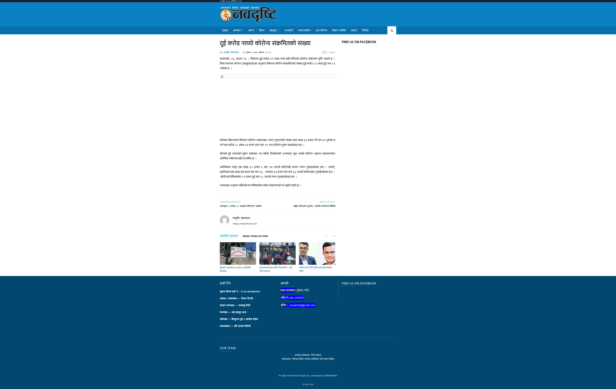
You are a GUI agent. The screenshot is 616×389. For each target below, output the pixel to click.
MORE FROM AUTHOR (255, 236)
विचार (262, 30)
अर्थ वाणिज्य (321, 30)
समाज (251, 30)
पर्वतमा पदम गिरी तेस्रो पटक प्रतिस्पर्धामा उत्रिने (315, 269)
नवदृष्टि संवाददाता (231, 52)
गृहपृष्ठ (225, 30)
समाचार (237, 30)
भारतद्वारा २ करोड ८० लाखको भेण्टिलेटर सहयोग (241, 206)
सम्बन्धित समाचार (229, 237)
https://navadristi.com (245, 223)
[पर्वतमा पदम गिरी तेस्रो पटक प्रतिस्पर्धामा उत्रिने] (317, 253)
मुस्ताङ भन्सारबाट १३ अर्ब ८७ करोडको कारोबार (235, 269)
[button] (391, 30)
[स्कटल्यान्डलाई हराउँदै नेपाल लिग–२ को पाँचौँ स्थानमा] (277, 253)
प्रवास (354, 30)
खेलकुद (273, 30)
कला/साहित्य (304, 30)
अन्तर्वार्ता (289, 30)
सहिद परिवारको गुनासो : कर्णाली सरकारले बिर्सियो (314, 206)
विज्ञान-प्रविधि (339, 30)
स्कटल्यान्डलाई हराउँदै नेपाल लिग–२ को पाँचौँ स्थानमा (275, 269)
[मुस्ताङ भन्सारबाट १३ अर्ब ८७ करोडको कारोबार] (238, 253)
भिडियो (365, 30)
